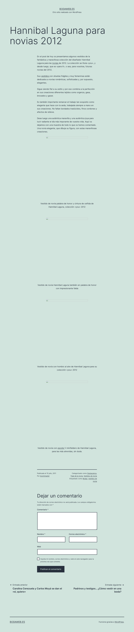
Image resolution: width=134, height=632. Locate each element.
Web (39, 547)
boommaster (45, 476)
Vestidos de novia (90, 476)
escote (61, 448)
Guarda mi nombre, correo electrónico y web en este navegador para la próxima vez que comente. (67, 560)
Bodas (85, 479)
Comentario (42, 510)
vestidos (45, 76)
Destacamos (92, 473)
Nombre (41, 534)
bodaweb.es (67, 9)
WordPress (119, 622)
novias (55, 63)
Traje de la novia (77, 476)
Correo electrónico (77, 534)
